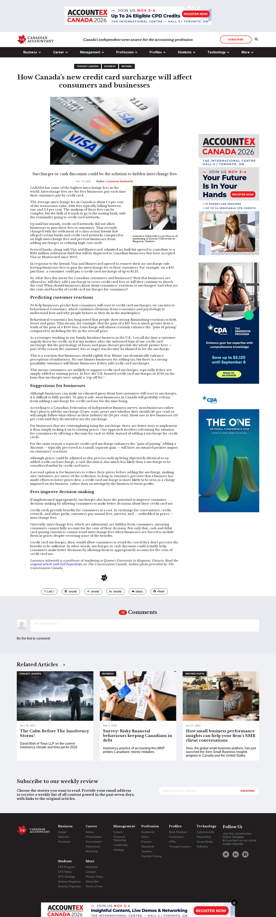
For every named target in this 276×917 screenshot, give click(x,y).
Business (30, 52)
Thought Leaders (88, 66)
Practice (146, 841)
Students (185, 52)
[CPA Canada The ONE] (229, 455)
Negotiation (204, 836)
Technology (216, 52)
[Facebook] (245, 854)
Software (202, 846)
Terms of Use (94, 886)
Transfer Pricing (151, 856)
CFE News (65, 871)
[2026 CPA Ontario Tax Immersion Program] (229, 326)
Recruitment (93, 841)
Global (62, 832)
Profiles (156, 52)
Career (58, 52)
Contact (91, 871)
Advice (90, 832)
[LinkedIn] (235, 854)
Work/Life (92, 851)
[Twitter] (226, 854)
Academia (147, 832)
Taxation (146, 851)
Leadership (120, 844)
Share (73, 591)
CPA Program (66, 867)
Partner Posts (194, 673)
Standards (147, 846)
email (139, 591)
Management (90, 52)
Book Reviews (178, 832)
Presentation (94, 836)
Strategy (118, 849)
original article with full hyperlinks (56, 564)
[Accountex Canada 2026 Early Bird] (138, 16)
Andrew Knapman (69, 881)
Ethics (145, 836)
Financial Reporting (119, 838)
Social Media (205, 841)
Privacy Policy (94, 876)
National (126, 66)
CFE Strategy (66, 876)
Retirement (93, 846)
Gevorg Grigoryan (69, 886)
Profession (125, 52)
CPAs (172, 841)
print (161, 591)
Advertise (92, 867)
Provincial (64, 841)
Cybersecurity (205, 832)
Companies (176, 836)
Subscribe (235, 39)
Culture (118, 832)
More (245, 52)
